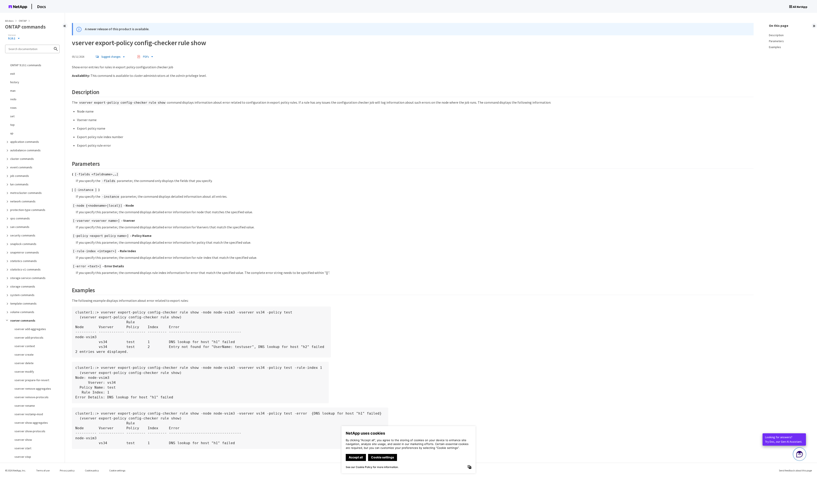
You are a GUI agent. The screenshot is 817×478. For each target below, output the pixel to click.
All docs (9, 20)
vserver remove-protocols (31, 397)
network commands (23, 201)
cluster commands (22, 159)
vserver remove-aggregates (32, 389)
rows (13, 108)
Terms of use (43, 470)
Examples (775, 47)
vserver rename (24, 406)
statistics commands (23, 261)
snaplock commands (23, 244)
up (11, 133)
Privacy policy (67, 470)
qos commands (20, 218)
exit (12, 74)
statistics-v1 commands (25, 269)
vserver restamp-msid (28, 414)
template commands (23, 303)
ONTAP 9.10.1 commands (25, 65)
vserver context (24, 346)
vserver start (22, 448)
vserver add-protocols (28, 337)
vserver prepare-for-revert (31, 380)
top (12, 125)
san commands (19, 227)
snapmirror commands (24, 252)
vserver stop (22, 457)
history (14, 82)
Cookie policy (92, 470)
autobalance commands (25, 150)
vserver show (23, 440)
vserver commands (22, 320)
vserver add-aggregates (30, 329)
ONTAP (23, 20)
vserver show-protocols (29, 431)
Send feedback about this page (795, 470)
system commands (22, 295)
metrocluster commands (26, 193)
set (12, 116)
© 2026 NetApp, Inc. (15, 470)
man (13, 91)
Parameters (776, 41)
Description (776, 35)
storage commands (22, 286)
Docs (41, 6)
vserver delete (24, 363)
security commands (22, 235)
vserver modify (24, 372)
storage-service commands (28, 278)
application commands (24, 142)
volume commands (22, 312)
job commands (19, 176)
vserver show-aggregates (31, 423)
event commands (21, 167)
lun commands (19, 184)
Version (12, 35)
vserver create (24, 354)
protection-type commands (27, 210)
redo (13, 99)
